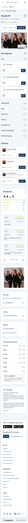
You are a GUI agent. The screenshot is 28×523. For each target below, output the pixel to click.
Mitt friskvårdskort (8, 460)
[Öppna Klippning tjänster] (25, 114)
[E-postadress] (15, 298)
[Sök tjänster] (25, 53)
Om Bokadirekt (7, 472)
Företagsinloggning (16, 436)
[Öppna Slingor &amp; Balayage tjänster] (25, 130)
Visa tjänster (21, 27)
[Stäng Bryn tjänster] (25, 58)
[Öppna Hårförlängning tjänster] (25, 135)
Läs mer (6, 436)
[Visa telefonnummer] (23, 303)
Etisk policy (6, 496)
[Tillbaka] (3, 2)
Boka (23, 70)
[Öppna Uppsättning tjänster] (25, 124)
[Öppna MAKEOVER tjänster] (25, 103)
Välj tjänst (22, 155)
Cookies (5, 502)
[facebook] (10, 514)
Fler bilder (21, 46)
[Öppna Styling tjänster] (25, 119)
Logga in (5, 448)
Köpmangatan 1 (10, 328)
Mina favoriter (7, 454)
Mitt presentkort (7, 457)
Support (5, 487)
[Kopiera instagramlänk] (23, 315)
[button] (14, 67)
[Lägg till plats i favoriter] (25, 16)
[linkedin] (7, 514)
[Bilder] (14, 278)
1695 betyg (14, 22)
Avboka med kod (7, 463)
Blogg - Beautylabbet (9, 475)
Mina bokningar (7, 451)
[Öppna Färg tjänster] (25, 108)
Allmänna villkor (7, 505)
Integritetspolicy (7, 499)
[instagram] (4, 514)
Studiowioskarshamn (11, 315)
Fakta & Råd (6, 481)
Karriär (5, 484)
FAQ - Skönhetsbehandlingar (11, 478)
